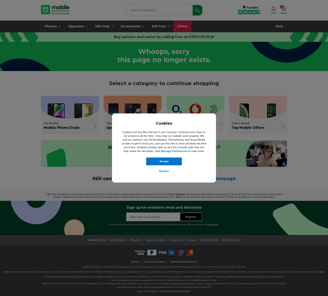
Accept (164, 161)
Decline (164, 171)
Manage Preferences (174, 151)
